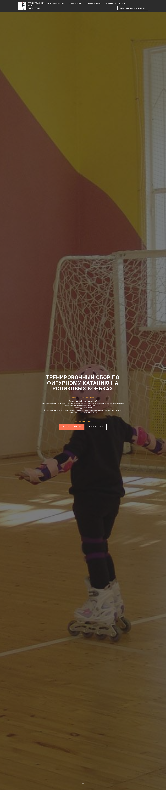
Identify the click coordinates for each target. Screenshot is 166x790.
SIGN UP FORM (96, 427)
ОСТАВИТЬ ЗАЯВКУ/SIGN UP (133, 8)
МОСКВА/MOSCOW (55, 3)
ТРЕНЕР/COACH (94, 3)
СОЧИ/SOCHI (75, 3)
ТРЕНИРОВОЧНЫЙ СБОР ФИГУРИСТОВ (36, 5)
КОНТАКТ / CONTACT (115, 3)
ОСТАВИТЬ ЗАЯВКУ (72, 427)
